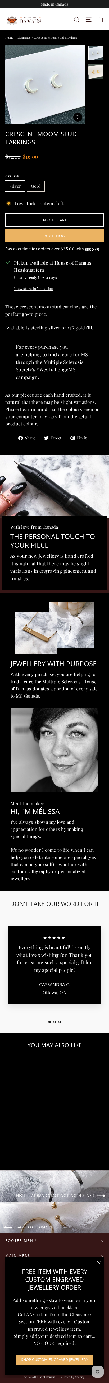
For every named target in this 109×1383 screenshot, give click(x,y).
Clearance (24, 37)
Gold (35, 186)
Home (9, 37)
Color (12, 176)
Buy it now (54, 235)
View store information (33, 288)
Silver (15, 186)
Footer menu (21, 1240)
